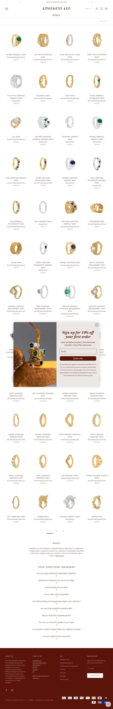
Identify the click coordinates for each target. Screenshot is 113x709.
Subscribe (78, 358)
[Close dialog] (96, 325)
